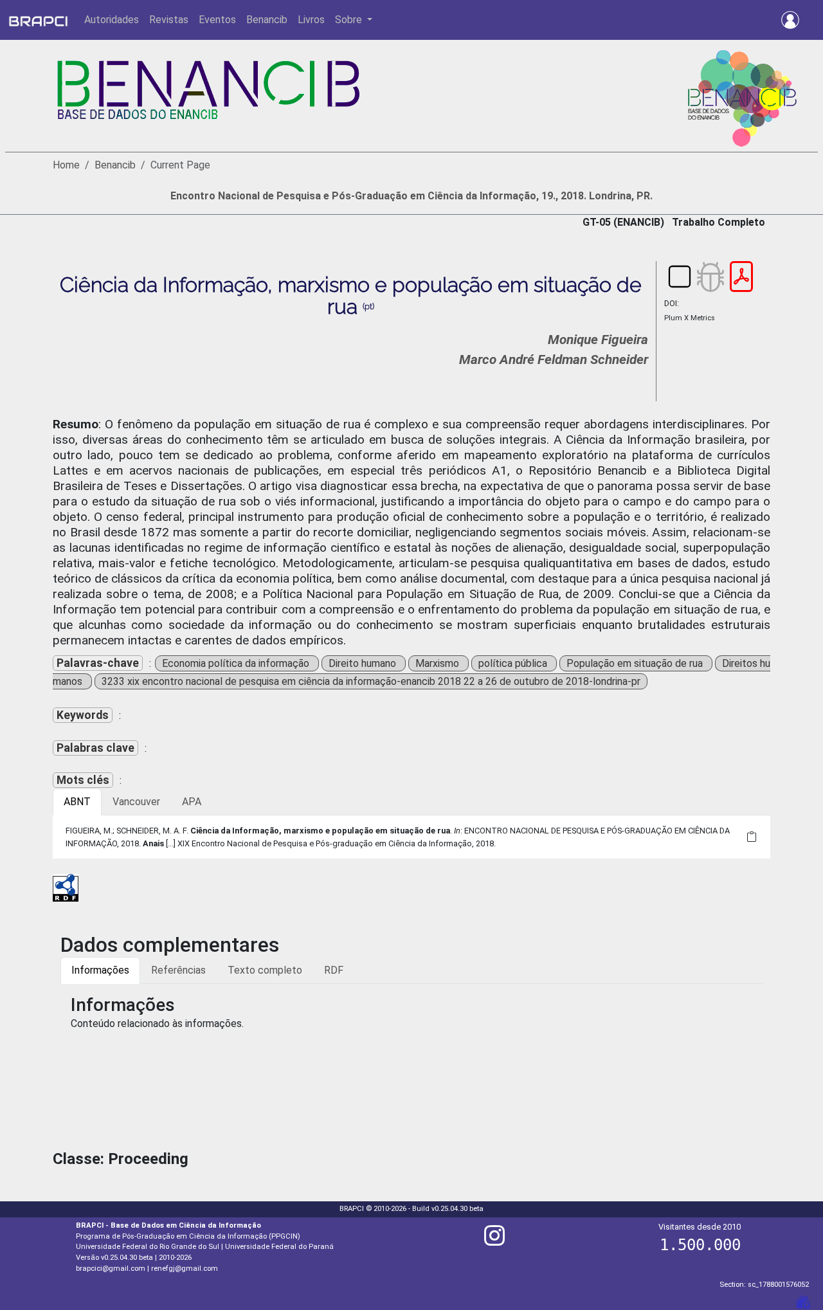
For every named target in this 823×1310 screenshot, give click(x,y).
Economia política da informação (237, 663)
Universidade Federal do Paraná (279, 1246)
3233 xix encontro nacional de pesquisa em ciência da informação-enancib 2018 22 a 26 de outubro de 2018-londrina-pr (371, 681)
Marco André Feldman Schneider (553, 359)
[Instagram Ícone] (494, 1241)
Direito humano (364, 663)
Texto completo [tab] (265, 970)
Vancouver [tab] (136, 802)
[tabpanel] (411, 836)
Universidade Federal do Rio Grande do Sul (147, 1246)
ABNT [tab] (77, 802)
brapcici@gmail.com (110, 1268)
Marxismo (438, 663)
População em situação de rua (635, 663)
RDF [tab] (333, 970)
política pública (514, 663)
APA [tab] (191, 802)
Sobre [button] (350, 20)
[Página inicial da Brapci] (38, 20)
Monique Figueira (598, 339)
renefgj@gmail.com (184, 1268)
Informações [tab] (100, 970)
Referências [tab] (178, 970)
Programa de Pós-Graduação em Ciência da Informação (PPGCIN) (188, 1236)
